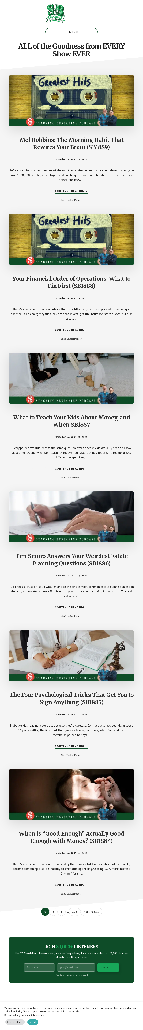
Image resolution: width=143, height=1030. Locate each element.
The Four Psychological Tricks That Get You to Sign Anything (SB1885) (71, 698)
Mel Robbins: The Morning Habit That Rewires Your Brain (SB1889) (72, 144)
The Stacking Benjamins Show (67, 13)
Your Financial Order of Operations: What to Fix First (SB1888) (71, 282)
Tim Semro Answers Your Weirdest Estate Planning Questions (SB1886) (71, 560)
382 (75, 911)
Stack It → (108, 967)
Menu (73, 32)
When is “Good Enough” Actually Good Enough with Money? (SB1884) (71, 837)
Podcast (78, 200)
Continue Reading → (71, 191)
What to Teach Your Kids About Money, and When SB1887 (71, 421)
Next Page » (91, 913)
